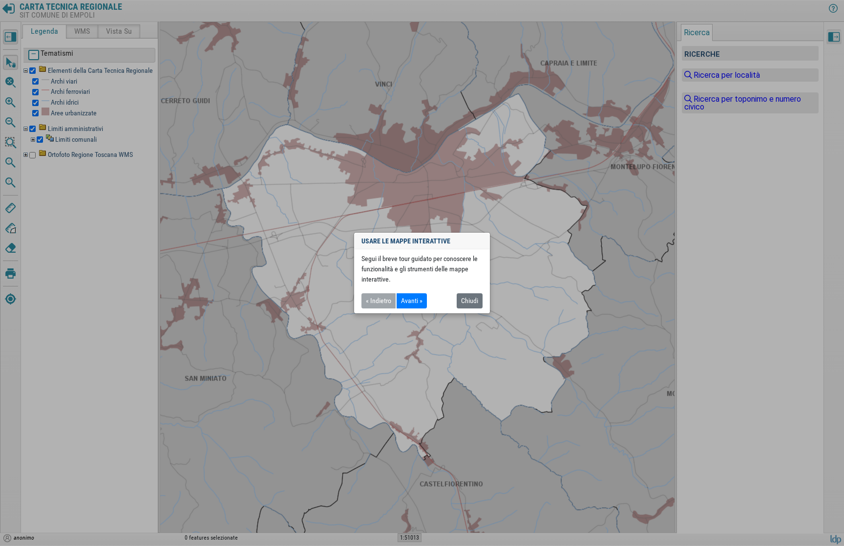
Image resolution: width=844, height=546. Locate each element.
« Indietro (378, 301)
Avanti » (411, 301)
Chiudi (469, 301)
